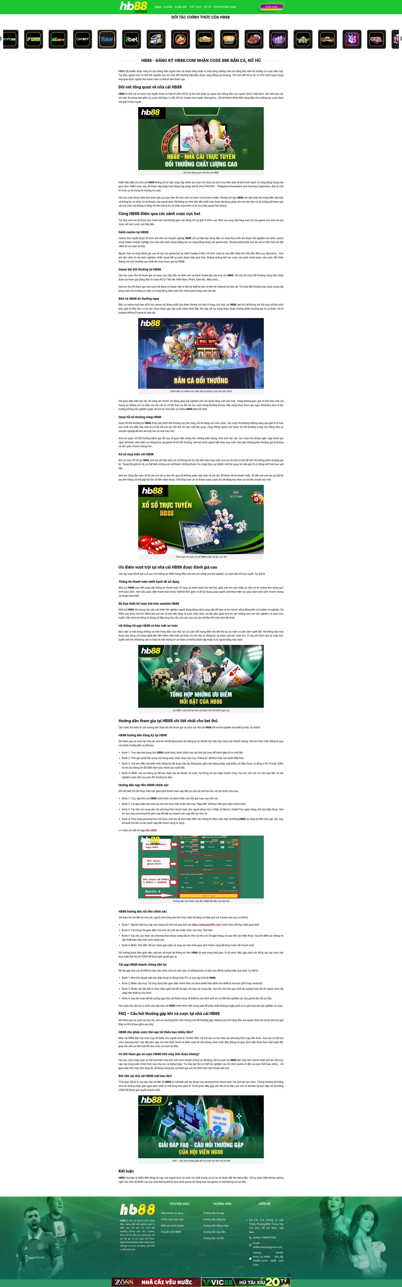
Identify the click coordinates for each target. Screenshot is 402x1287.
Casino (168, 6)
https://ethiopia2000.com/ (207, 924)
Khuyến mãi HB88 (225, 6)
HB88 (158, 6)
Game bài (181, 6)
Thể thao (195, 6)
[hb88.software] (134, 7)
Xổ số (207, 6)
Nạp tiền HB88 (148, 830)
